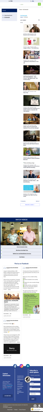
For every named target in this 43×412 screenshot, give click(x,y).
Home (20, 9)
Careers (18, 381)
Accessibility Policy (19, 388)
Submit (32, 399)
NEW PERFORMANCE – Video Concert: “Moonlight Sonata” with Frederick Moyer (30, 78)
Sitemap (15, 409)
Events (21, 17)
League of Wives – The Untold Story (31, 48)
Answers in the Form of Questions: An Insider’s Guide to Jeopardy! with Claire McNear (31, 110)
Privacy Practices (22, 409)
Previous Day (23, 201)
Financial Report (20, 386)
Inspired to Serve (20, 377)
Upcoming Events (8, 15)
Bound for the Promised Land (29, 35)
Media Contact (20, 382)
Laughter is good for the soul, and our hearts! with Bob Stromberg (31, 166)
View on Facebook (6, 313)
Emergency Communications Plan (20, 392)
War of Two (25, 92)
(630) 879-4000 (9, 385)
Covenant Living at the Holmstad (12, 267)
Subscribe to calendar (29, 204)
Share (10, 313)
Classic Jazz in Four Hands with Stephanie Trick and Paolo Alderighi (31, 127)
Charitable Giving (20, 376)
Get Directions (8, 395)
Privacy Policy (10, 409)
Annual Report (19, 384)
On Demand (7, 17)
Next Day (37, 201)
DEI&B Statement (20, 379)
